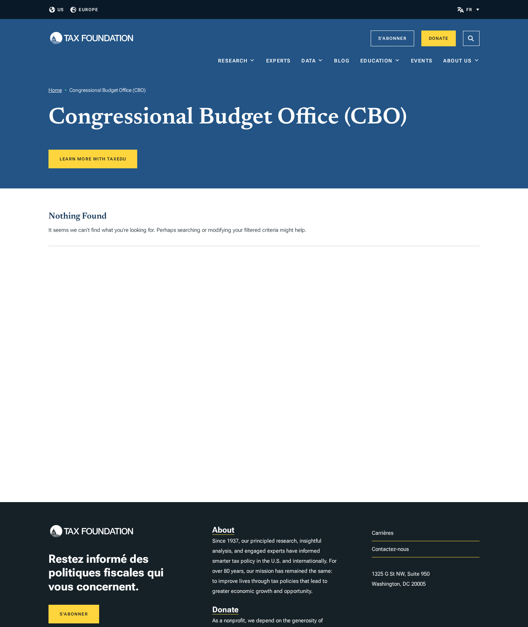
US (60, 9)
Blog (341, 61)
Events (421, 61)
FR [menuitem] (469, 9)
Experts (278, 61)
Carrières (382, 533)
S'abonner (392, 38)
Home (55, 90)
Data (308, 61)
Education (376, 61)
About (223, 529)
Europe (88, 9)
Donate (438, 38)
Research (232, 61)
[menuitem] (473, 9)
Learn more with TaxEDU (93, 159)
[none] (473, 9)
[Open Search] (471, 38)
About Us (457, 61)
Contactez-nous (390, 549)
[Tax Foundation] (91, 38)
